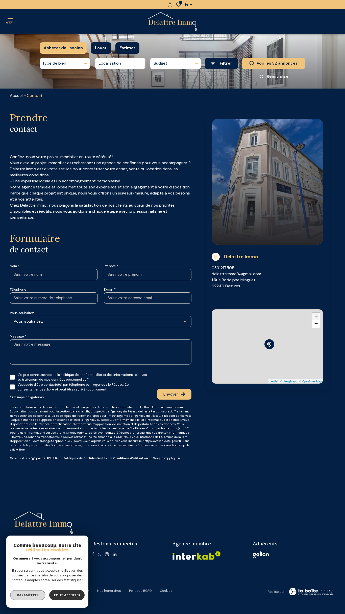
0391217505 (223, 267)
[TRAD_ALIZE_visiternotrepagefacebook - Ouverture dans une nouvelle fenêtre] (93, 554)
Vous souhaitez (22, 313)
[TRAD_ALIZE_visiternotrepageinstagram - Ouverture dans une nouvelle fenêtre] (107, 554)
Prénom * (111, 266)
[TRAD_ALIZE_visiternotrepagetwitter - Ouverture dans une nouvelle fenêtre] (99, 554)
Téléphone (18, 289)
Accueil (16, 95)
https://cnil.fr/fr (180, 428)
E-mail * (110, 289)
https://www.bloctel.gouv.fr (162, 441)
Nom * (14, 266)
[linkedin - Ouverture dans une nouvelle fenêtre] (114, 554)
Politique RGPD (140, 591)
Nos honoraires (109, 591)
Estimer (127, 47)
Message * (18, 336)
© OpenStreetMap (310, 381)
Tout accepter (67, 595)
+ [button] (316, 316)
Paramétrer (28, 595)
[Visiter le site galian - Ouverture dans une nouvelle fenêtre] (261, 554)
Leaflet (274, 381)
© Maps (288, 381)
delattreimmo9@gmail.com (236, 273)
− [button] (316, 324)
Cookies (166, 591)
